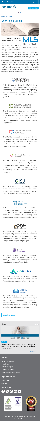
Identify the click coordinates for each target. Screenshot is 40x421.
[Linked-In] (19, 391)
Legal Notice (5, 380)
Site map (4, 383)
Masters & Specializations (9, 2)
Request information (7, 361)
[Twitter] (7, 391)
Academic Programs (7, 367)
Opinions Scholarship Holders (10, 372)
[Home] (8, 7)
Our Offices (5, 364)
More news (33, 351)
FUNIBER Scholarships (8, 369)
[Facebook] (3, 391)
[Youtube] (15, 391)
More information (9, 315)
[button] (36, 2)
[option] (20, 338)
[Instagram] (11, 391)
